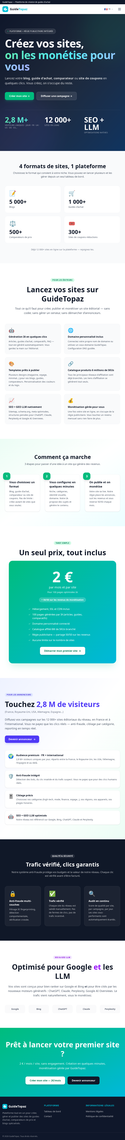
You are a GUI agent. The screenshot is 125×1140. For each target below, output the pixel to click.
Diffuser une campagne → (56, 96)
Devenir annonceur (22, 739)
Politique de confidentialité (99, 1116)
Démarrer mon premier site (62, 650)
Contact (48, 1116)
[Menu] (119, 9)
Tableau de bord (52, 1111)
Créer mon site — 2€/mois (45, 1080)
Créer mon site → (19, 96)
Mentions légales (94, 1111)
